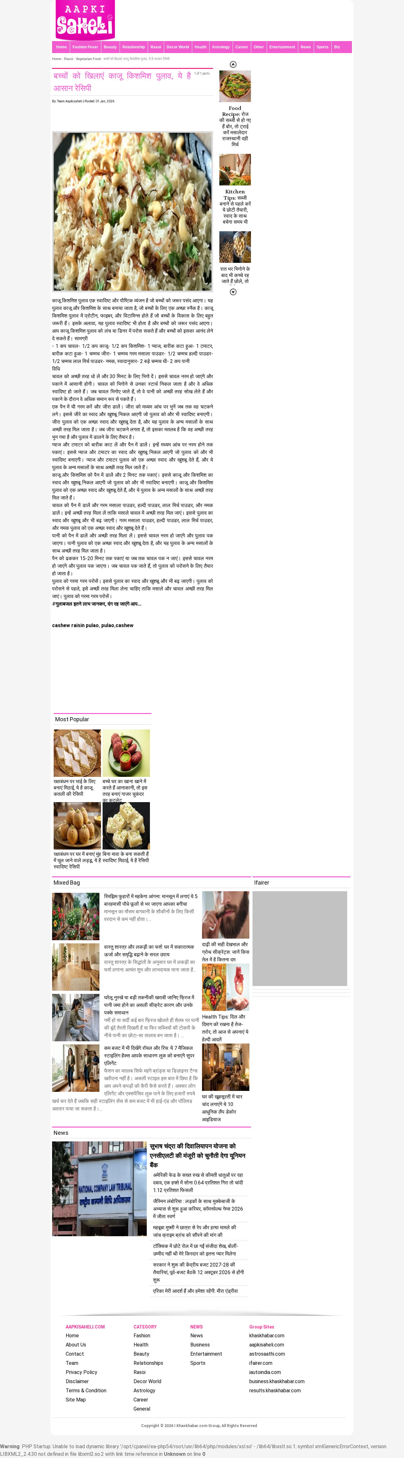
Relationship (133, 47)
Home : (58, 59)
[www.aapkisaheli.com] (85, 39)
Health (200, 47)
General (142, 1409)
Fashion (142, 1336)
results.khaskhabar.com (275, 1391)
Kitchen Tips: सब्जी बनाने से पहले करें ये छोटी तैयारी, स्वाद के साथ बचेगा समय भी (235, 206)
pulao (107, 625)
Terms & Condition (86, 1391)
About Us (76, 1345)
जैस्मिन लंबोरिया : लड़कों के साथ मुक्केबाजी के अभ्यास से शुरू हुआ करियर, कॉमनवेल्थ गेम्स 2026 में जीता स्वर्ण (198, 1208)
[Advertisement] (207, 668)
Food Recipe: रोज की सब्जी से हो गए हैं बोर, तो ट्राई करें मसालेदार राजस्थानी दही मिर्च (235, 126)
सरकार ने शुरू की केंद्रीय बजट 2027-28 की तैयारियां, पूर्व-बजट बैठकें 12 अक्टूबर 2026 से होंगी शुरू (198, 1272)
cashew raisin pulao (75, 625)
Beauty (110, 47)
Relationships (148, 1363)
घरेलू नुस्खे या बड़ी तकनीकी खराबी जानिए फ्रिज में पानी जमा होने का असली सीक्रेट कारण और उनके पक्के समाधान (149, 1005)
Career (241, 47)
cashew (125, 625)
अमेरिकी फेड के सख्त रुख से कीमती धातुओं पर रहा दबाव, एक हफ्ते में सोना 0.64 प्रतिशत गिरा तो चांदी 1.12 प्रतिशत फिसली (198, 1182)
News (306, 47)
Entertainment (282, 47)
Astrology (221, 47)
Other (259, 47)
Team (72, 1363)
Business (200, 1345)
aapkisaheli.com (266, 1345)
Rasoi (156, 47)
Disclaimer (77, 1381)
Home (61, 47)
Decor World (178, 47)
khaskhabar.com (266, 1336)
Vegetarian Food (88, 59)
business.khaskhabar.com (277, 1381)
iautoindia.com (265, 1372)
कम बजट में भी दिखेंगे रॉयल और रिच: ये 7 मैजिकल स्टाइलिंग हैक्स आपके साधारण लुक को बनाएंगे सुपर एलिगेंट (149, 1055)
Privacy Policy (81, 1372)
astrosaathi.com (267, 1354)
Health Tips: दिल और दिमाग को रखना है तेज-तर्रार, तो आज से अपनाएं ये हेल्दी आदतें (225, 1028)
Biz (337, 47)
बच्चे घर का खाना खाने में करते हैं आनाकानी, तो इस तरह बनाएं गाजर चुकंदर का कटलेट (125, 790)
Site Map (76, 1400)
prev (233, 291)
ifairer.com (260, 1363)
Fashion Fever (85, 47)
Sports (323, 47)
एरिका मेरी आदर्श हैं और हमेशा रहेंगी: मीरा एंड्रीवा (195, 1291)
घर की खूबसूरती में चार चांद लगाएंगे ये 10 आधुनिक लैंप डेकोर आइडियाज (222, 1108)
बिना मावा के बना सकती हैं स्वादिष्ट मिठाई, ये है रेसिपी (126, 857)
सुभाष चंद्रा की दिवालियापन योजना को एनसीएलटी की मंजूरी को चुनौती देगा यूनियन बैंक (197, 1155)
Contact (75, 1354)
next (233, 64)
